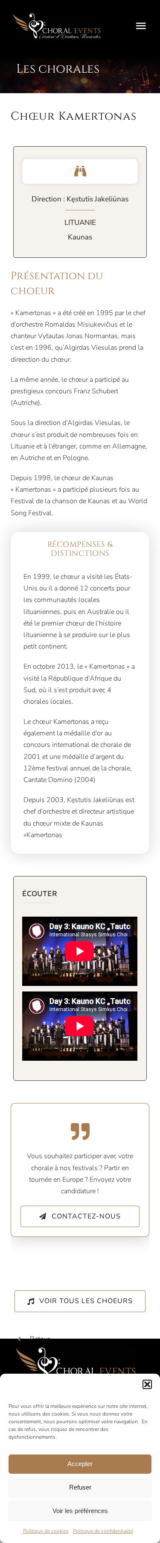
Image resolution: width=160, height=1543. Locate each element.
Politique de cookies (46, 1531)
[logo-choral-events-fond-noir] (57, 16)
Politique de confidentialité (103, 1531)
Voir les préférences (80, 1510)
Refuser (80, 1487)
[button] (147, 1384)
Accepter (80, 1463)
